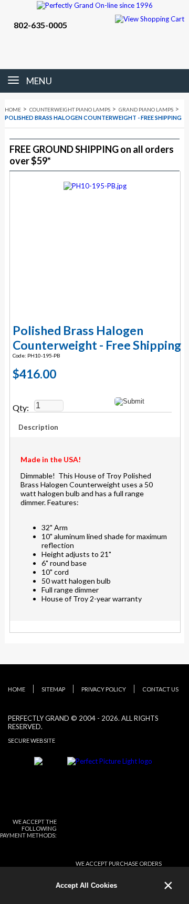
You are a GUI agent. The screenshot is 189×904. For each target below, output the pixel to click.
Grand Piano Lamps (146, 109)
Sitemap (53, 689)
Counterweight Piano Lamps (69, 109)
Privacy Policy (103, 689)
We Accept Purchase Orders (119, 863)
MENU (39, 80)
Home (13, 109)
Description (38, 427)
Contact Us (160, 689)
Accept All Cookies (86, 885)
